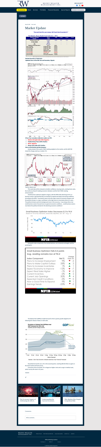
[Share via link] (25, 377)
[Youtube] (82, 5)
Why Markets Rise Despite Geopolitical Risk (73, 400)
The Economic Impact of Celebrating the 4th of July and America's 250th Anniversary (28, 400)
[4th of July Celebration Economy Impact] (28, 391)
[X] (80, 5)
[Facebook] (77, 5)
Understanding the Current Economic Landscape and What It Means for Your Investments (49, 400)
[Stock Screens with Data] (50, 391)
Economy (27, 372)
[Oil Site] (73, 391)
